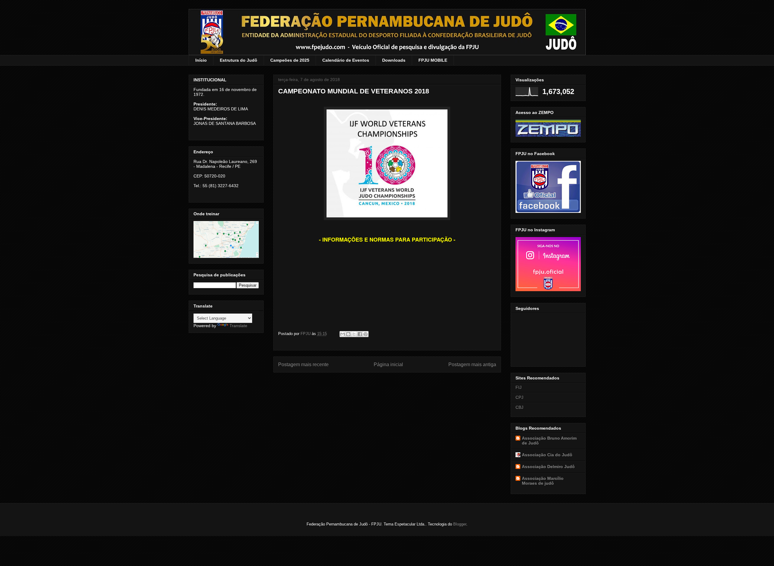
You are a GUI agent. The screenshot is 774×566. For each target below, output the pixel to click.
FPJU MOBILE (432, 60)
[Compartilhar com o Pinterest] (366, 334)
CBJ (519, 407)
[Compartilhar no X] (354, 334)
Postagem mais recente (303, 364)
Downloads (393, 60)
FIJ (518, 387)
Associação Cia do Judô (547, 454)
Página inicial (388, 364)
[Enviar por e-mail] (343, 334)
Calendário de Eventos (345, 60)
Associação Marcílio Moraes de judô (543, 481)
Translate (238, 325)
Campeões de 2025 (289, 60)
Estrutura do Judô (238, 60)
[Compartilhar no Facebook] (360, 334)
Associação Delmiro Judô (548, 466)
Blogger (459, 524)
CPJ (519, 397)
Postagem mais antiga (472, 364)
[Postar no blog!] (348, 334)
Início (201, 60)
